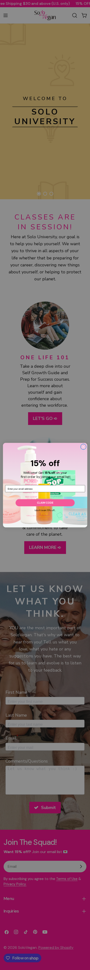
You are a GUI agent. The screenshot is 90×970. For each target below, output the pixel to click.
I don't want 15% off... (44, 510)
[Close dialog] (83, 446)
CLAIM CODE (45, 502)
